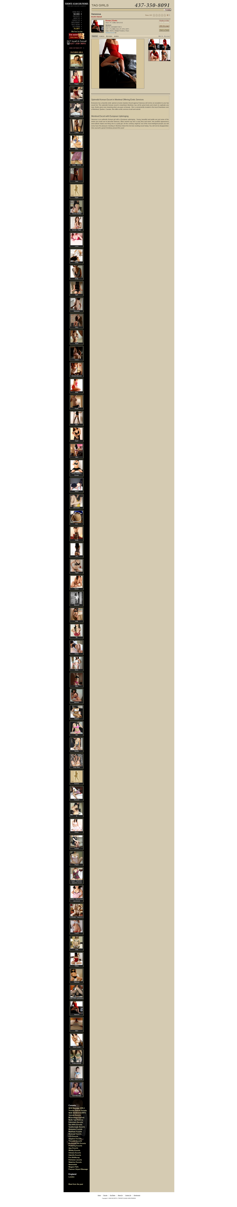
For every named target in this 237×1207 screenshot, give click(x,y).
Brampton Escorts (75, 1129)
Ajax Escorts (73, 1148)
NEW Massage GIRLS (77, 1108)
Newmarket (73, 1164)
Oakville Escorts (75, 1155)
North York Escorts (76, 1120)
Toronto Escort (110, 32)
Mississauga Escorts (76, 1117)
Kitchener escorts (75, 1160)
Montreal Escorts (75, 1134)
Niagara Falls (74, 1167)
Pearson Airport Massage (78, 1169)
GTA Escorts (73, 1136)
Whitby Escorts (74, 1150)
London (71, 1177)
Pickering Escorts (75, 1146)
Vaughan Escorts (75, 1139)
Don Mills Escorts (75, 1125)
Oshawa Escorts (75, 1153)
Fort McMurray (74, 1157)
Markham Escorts (75, 1132)
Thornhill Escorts (75, 1141)
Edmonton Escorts (76, 1122)
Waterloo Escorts (75, 1162)
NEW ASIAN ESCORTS (77, 1113)
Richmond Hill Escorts (77, 1143)
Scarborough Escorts (77, 1127)
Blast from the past (76, 1184)
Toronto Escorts (75, 1115)
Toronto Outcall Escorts (78, 1110)
